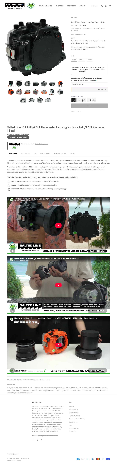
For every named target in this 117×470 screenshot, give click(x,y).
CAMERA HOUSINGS (45, 6)
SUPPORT (82, 6)
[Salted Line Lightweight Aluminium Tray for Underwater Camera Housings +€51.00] (89, 100)
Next (90, 106)
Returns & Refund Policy (77, 419)
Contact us (73, 431)
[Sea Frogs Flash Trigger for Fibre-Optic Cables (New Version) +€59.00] (94, 100)
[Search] (106, 6)
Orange (81, 60)
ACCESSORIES (71, 6)
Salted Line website (41, 144)
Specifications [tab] (45, 154)
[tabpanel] (58, 265)
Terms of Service (74, 416)
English (94, 6)
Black (74, 60)
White (90, 60)
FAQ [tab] (35, 154)
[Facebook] (75, 111)
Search (71, 406)
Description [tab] (13, 154)
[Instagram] (37, 440)
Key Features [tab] (25, 154)
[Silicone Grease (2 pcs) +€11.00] (78, 100)
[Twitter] (78, 111)
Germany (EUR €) (12, 454)
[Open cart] (110, 6)
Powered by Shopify (14, 461)
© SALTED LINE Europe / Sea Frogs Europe (18, 458)
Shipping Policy (74, 412)
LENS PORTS (59, 6)
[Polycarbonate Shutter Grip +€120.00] (84, 100)
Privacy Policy (73, 409)
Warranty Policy (74, 428)
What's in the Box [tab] (60, 154)
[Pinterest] (80, 111)
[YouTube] (41, 440)
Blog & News (73, 422)
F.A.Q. (70, 425)
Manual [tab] (72, 154)
